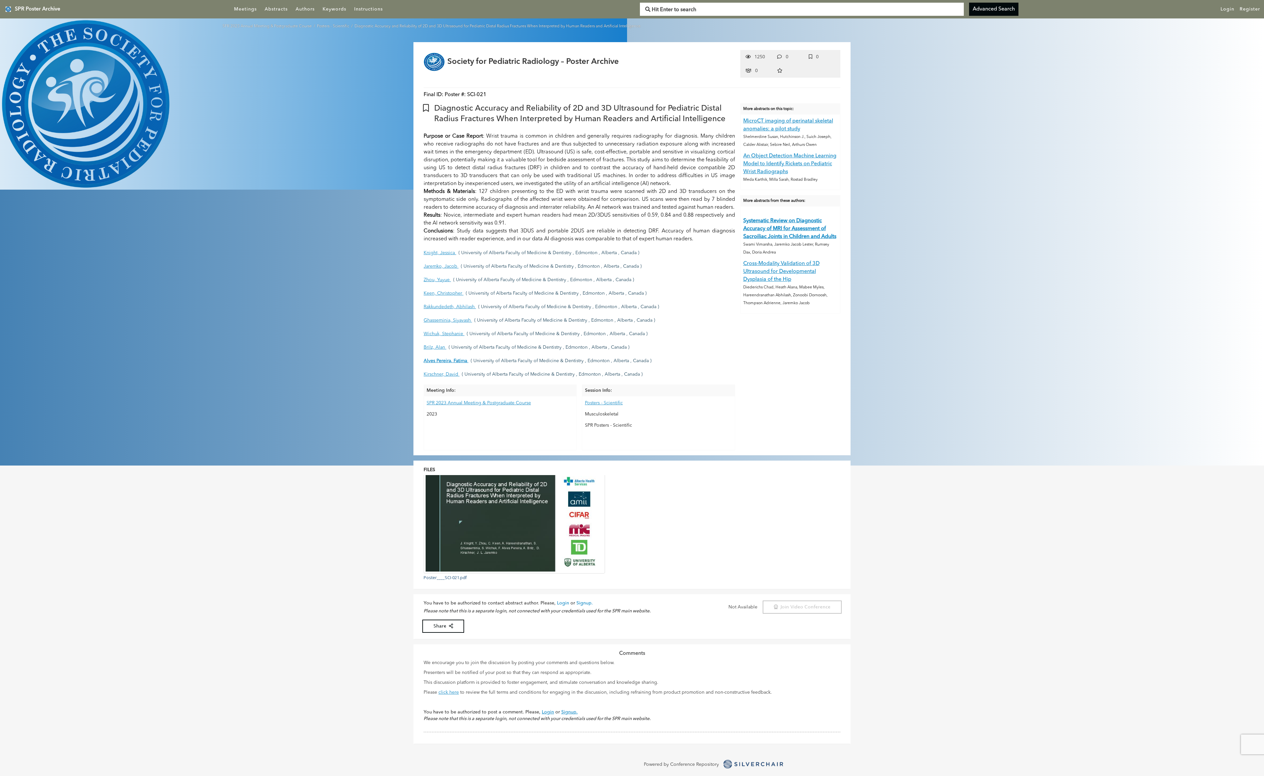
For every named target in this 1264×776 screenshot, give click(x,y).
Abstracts (276, 9)
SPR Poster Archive (37, 9)
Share (441, 626)
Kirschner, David (442, 374)
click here (448, 692)
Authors (305, 9)
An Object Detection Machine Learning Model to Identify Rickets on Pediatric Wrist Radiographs (789, 163)
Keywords (334, 9)
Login (1227, 9)
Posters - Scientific (333, 26)
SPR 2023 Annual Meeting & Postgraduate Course (268, 26)
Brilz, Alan (435, 347)
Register (1250, 9)
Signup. (584, 603)
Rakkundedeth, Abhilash (450, 307)
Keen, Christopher (443, 293)
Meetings (245, 9)
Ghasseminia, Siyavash (448, 320)
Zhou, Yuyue (437, 280)
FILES (429, 470)
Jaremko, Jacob (441, 266)
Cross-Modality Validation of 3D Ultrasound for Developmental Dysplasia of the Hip (781, 271)
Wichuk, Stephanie (444, 334)
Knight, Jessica (440, 253)
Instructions (368, 9)
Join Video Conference (804, 607)
